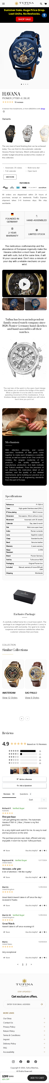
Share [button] (7, 850)
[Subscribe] (42, 1004)
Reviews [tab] (7, 794)
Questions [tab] (24, 794)
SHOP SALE (24, 19)
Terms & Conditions (11, 1035)
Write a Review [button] (25, 779)
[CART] (45, 4)
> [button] (31, 964)
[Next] (27, 718)
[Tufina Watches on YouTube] (28, 1061)
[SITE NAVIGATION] (3, 4)
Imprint (6, 1039)
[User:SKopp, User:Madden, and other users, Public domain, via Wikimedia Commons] (12, 214)
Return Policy (9, 1031)
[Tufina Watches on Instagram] (13, 1061)
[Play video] (24, 284)
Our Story (7, 1018)
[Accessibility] (44, 15)
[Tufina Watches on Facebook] (20, 1061)
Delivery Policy (9, 1043)
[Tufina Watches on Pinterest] (35, 1061)
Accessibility (8, 1052)
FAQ (5, 1047)
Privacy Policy (9, 1026)
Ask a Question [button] (26, 785)
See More (10, 177)
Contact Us (8, 1022)
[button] (41, 4)
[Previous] (21, 718)
